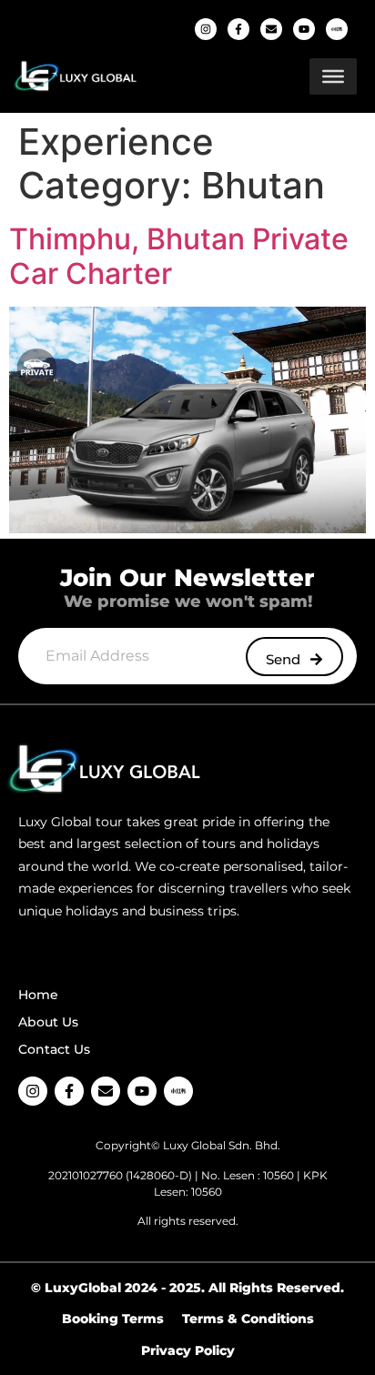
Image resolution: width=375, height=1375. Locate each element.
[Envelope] (271, 29)
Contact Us (54, 1049)
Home (38, 994)
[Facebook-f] (238, 29)
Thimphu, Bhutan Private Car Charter (179, 256)
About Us (48, 1022)
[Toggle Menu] (333, 76)
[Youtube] (304, 29)
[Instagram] (206, 29)
